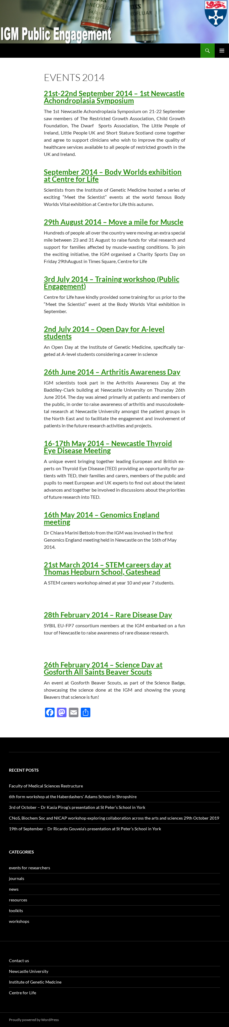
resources (18, 899)
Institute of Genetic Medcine (35, 981)
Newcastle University (28, 971)
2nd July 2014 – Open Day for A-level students (104, 332)
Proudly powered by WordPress (34, 1019)
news (13, 889)
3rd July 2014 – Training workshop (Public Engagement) (111, 282)
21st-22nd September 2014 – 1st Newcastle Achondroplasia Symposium (114, 97)
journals (16, 878)
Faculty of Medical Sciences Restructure (46, 785)
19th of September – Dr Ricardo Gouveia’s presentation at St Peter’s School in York (85, 828)
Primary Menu (222, 50)
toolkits (16, 910)
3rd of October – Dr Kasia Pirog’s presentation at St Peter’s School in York (77, 807)
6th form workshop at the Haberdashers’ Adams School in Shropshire (73, 796)
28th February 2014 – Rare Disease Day (108, 614)
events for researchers (29, 867)
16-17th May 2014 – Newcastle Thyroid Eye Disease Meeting (108, 447)
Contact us (19, 960)
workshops (19, 921)
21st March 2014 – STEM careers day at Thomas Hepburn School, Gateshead (107, 568)
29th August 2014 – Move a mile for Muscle (113, 222)
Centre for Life (22, 992)
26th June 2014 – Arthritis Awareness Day (112, 372)
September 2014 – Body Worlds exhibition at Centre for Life (113, 175)
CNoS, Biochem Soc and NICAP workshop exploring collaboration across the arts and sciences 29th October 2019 (114, 817)
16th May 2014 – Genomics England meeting (102, 518)
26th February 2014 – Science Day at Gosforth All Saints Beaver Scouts (103, 668)
